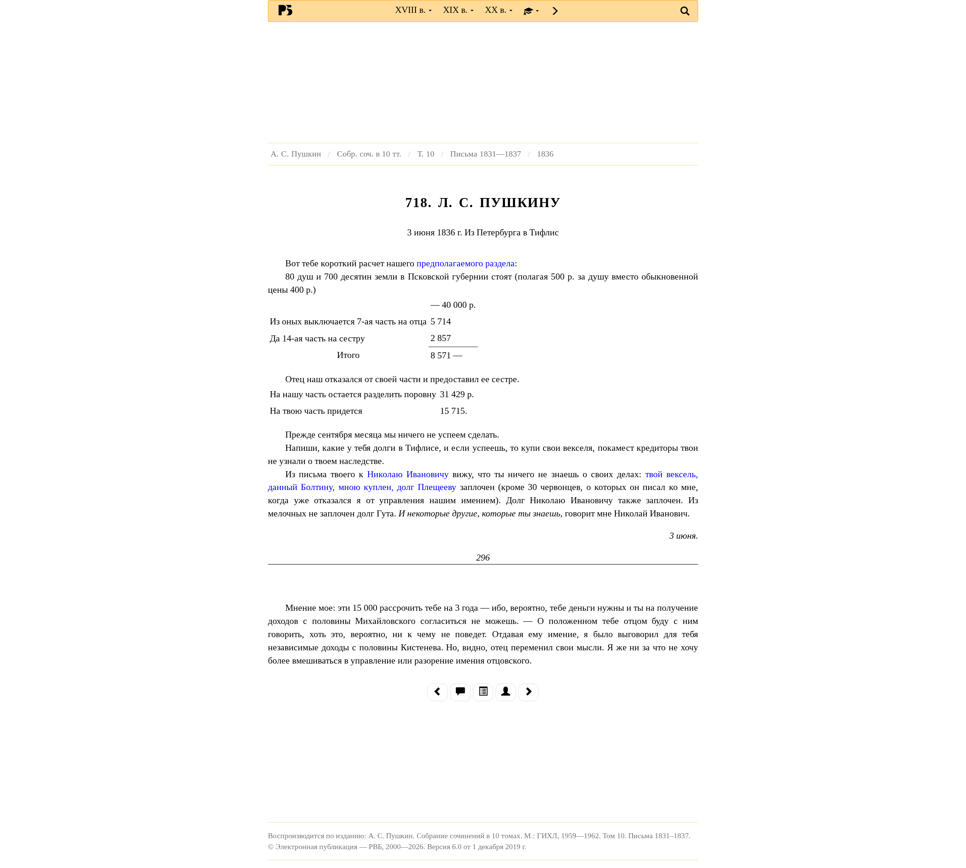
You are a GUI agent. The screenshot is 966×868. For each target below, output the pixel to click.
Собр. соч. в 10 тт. (369, 153)
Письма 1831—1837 (485, 153)
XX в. (497, 10)
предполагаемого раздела (466, 263)
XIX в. (456, 10)
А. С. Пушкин (296, 153)
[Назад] (438, 692)
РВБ (285, 9)
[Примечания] (460, 692)
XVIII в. (411, 10)
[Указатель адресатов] (505, 692)
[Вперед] (528, 692)
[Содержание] (483, 692)
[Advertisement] (483, 82)
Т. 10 (425, 153)
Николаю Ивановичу (408, 474)
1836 (545, 153)
